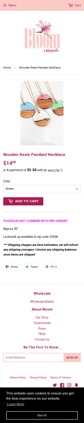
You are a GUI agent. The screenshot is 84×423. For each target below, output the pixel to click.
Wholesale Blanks (42, 301)
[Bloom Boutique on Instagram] (69, 385)
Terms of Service (60, 377)
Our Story (42, 317)
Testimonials (42, 323)
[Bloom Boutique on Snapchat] (76, 385)
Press (42, 328)
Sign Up (72, 357)
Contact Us (42, 339)
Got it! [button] (42, 415)
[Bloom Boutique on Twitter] (55, 385)
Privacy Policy (38, 377)
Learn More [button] (15, 404)
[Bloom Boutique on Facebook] (62, 385)
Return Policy (18, 377)
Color (6, 181)
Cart (77, 5)
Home (7, 67)
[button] (42, 170)
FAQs (42, 334)
